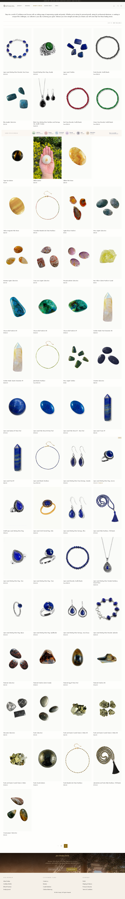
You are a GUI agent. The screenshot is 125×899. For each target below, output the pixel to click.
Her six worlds (113, 133)
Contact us (45, 881)
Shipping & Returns (87, 884)
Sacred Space (48, 5)
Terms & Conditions (87, 889)
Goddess (27, 5)
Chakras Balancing (47, 889)
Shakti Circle (37, 5)
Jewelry (19, 5)
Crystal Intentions (47, 887)
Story (57, 5)
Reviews (45, 884)
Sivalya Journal (6, 889)
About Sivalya (6, 881)
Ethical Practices (7, 887)
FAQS (84, 881)
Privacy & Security (87, 887)
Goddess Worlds (7, 884)
